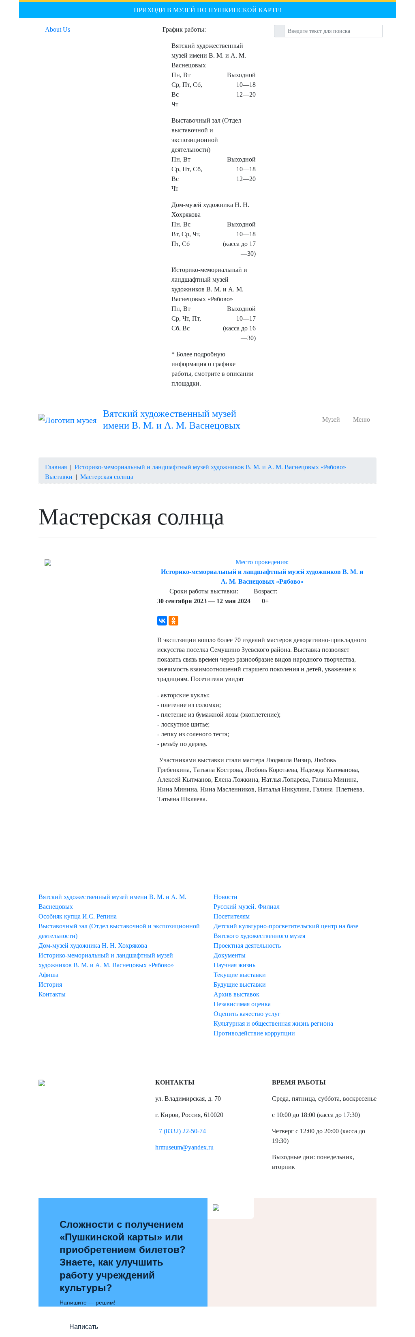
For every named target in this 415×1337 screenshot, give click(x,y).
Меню (361, 419)
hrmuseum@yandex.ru (184, 1147)
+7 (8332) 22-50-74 (180, 1131)
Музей (332, 419)
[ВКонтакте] (162, 620)
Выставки (59, 476)
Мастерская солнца (106, 476)
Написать (83, 1326)
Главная (56, 467)
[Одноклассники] (173, 620)
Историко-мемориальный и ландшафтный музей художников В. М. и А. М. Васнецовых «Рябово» (210, 467)
